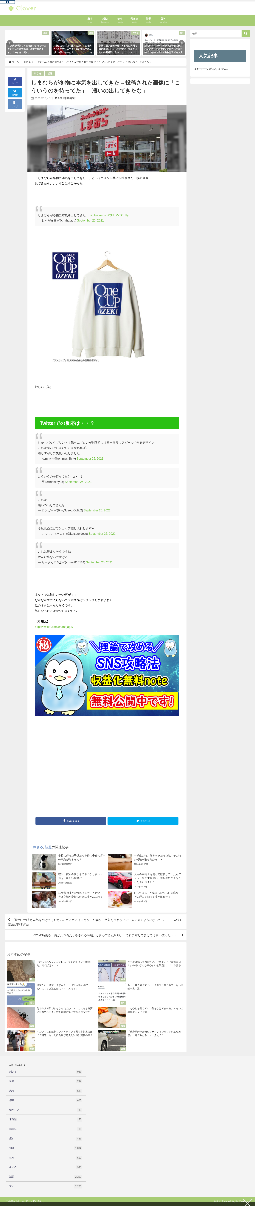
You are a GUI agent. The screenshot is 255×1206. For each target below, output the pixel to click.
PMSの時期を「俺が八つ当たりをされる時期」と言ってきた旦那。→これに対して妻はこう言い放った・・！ (106, 935)
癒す (45, 1138)
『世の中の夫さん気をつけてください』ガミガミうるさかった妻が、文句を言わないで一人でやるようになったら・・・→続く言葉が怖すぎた (95, 922)
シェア (15, 83)
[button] (10, 43)
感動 (45, 1100)
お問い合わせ (37, 1201)
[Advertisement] (107, 770)
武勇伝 (45, 1129)
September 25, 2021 (90, 220)
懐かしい (45, 1110)
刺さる (37, 73)
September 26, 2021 (97, 510)
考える (45, 1167)
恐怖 (45, 1091)
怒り (45, 1081)
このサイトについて (17, 1201)
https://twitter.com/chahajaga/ (54, 626)
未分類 (45, 1119)
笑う (45, 1157)
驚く (45, 1186)
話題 (50, 73)
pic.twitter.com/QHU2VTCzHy (109, 215)
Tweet (15, 95)
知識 (45, 1148)
